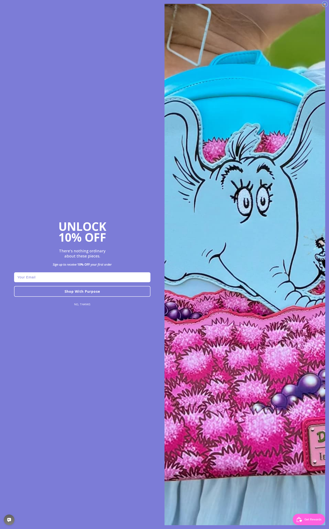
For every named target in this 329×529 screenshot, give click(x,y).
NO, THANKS (82, 304)
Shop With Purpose (82, 291)
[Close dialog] (325, 4)
